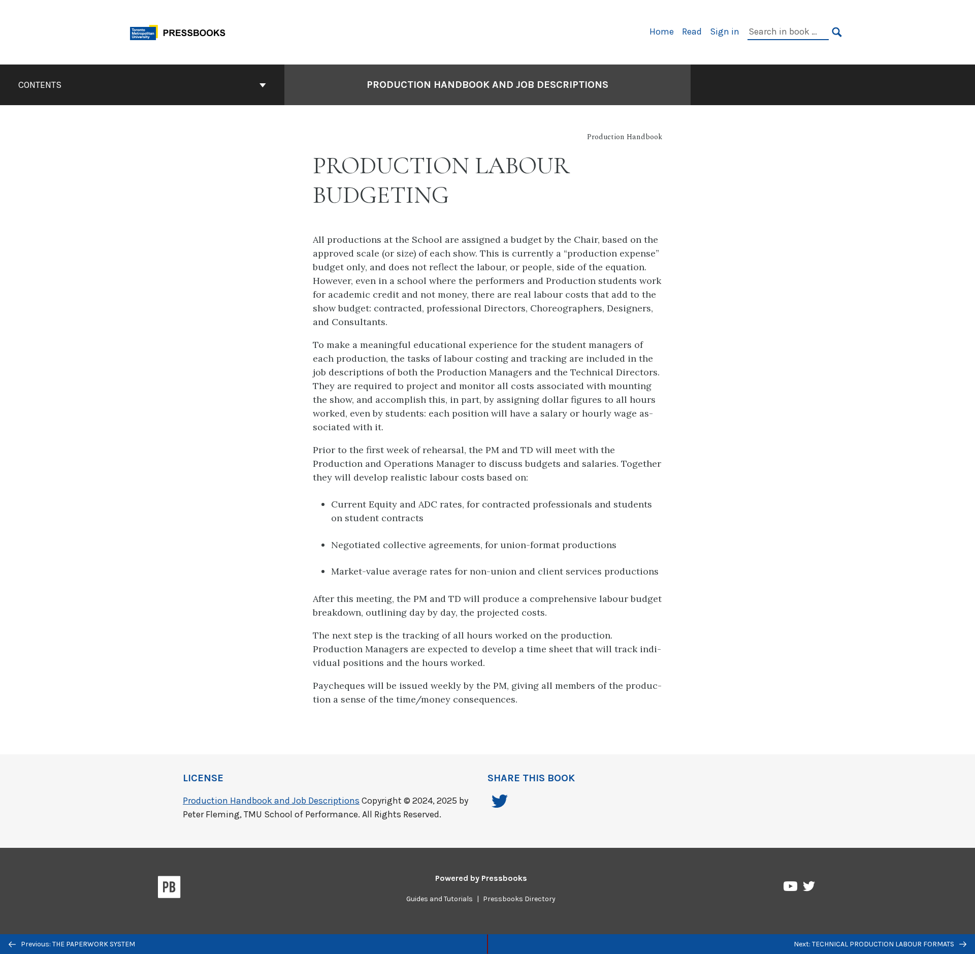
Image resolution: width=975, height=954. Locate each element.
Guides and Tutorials (439, 899)
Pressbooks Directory (519, 899)
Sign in (724, 31)
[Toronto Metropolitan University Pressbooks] (181, 31)
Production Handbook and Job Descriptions (487, 84)
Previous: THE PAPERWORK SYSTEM (77, 944)
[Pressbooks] (169, 889)
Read (692, 31)
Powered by (481, 878)
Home (661, 31)
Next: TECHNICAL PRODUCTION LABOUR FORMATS (875, 944)
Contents (39, 84)
